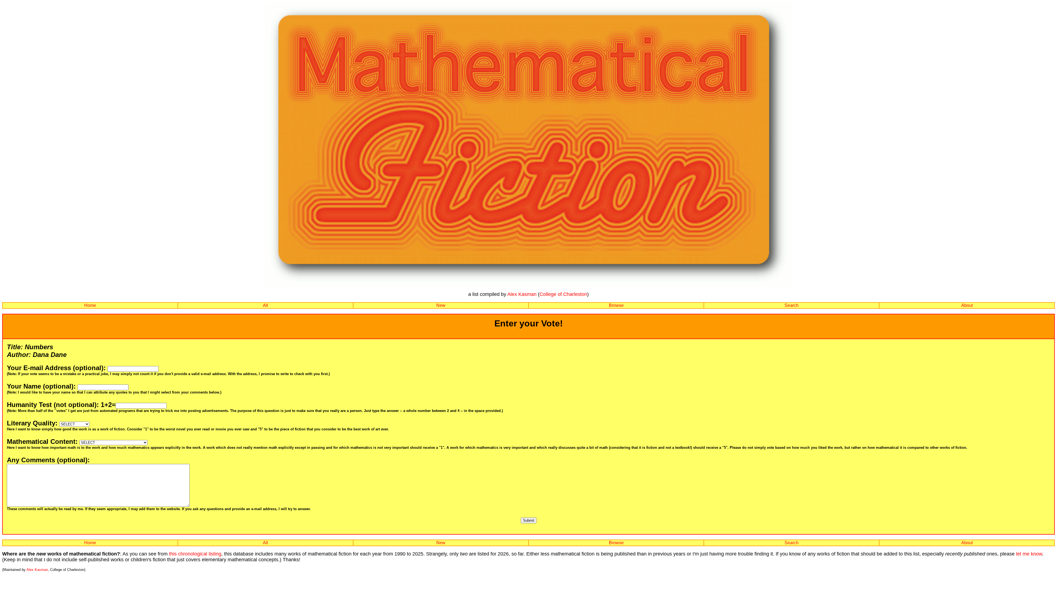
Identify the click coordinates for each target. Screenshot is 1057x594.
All (265, 305)
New (440, 305)
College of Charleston (563, 294)
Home (90, 305)
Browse (616, 305)
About (967, 305)
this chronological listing (195, 554)
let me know (1029, 554)
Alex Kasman (521, 294)
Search (791, 305)
